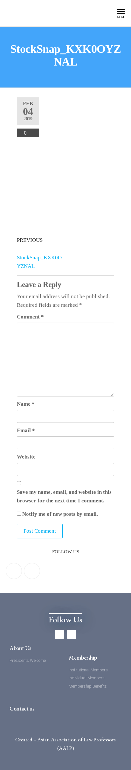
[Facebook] (14, 571)
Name (26, 404)
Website (26, 457)
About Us (20, 648)
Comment (30, 317)
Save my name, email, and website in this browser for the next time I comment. (64, 496)
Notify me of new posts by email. (60, 514)
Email (26, 430)
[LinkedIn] (32, 571)
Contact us (22, 708)
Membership (83, 657)
